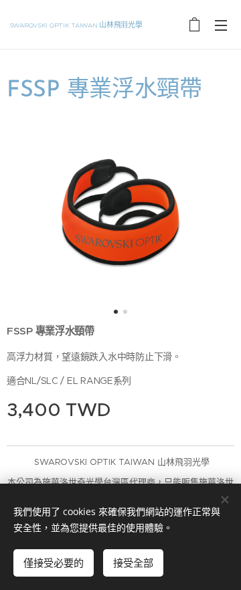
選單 (221, 24)
